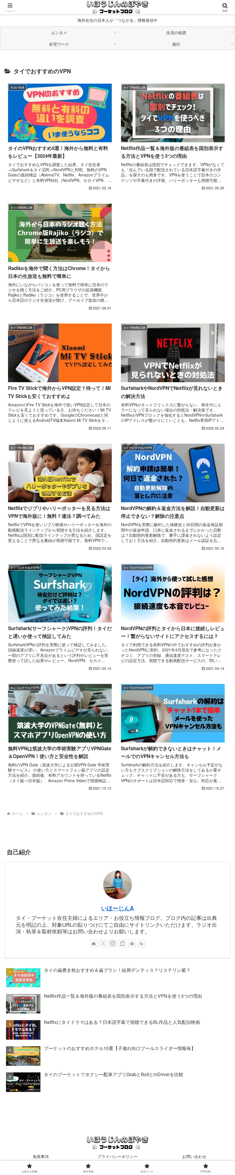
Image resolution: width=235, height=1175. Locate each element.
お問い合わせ (194, 1156)
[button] (217, 917)
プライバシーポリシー (117, 1156)
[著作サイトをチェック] (93, 943)
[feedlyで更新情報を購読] (132, 943)
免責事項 (41, 1156)
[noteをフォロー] (122, 943)
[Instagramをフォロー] (112, 943)
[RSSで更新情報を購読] (141, 943)
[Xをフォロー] (103, 943)
